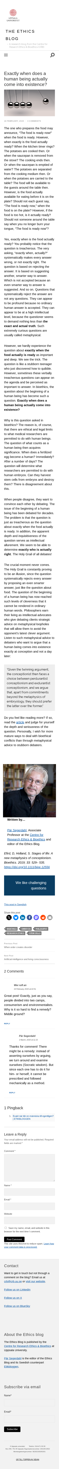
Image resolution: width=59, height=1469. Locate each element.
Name (8, 1185)
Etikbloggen (11, 1366)
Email (7, 1199)
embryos (26, 929)
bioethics (12, 929)
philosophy (41, 929)
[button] (9, 917)
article (20, 722)
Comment (9, 1151)
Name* (7, 1395)
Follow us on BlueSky (17, 1306)
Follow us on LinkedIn (17, 1289)
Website (8, 1214)
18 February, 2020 (14, 121)
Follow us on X (13, 1297)
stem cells (35, 933)
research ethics (15, 933)
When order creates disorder (18, 945)
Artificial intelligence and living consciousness (26, 957)
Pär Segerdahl (16, 830)
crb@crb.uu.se (13, 1281)
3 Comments (34, 121)
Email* (7, 1411)
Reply (7, 1024)
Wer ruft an (20, 985)
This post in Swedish (15, 904)
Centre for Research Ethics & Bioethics (27, 1346)
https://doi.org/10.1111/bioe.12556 (27, 867)
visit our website (35, 1281)
